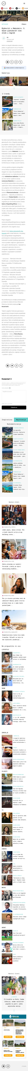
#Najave (24, 24)
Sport (19, 8)
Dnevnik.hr (6, 8)
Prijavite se (14, 407)
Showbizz (26, 8)
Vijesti (13, 8)
